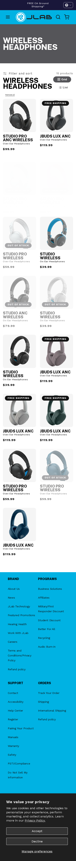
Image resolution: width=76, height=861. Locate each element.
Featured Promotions (21, 615)
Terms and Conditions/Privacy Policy (19, 655)
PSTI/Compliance (19, 763)
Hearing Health (17, 624)
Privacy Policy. (35, 820)
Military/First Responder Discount (51, 609)
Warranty (13, 745)
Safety (12, 754)
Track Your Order (48, 693)
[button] (68, 5)
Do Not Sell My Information (17, 775)
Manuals (13, 737)
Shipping (43, 701)
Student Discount (49, 620)
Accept (37, 831)
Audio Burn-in (47, 646)
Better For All (46, 629)
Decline (37, 841)
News (11, 597)
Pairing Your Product (21, 728)
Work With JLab (18, 633)
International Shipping (52, 710)
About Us (14, 588)
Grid (64, 79)
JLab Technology (19, 606)
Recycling (44, 637)
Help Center (15, 710)
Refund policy (17, 669)
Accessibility (15, 701)
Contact (13, 693)
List (65, 87)
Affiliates (43, 597)
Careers (12, 641)
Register (13, 719)
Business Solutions (50, 588)
